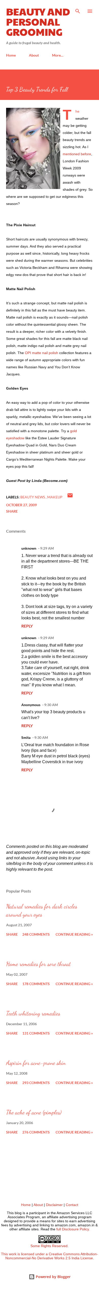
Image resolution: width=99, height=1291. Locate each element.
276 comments (36, 1132)
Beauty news (33, 497)
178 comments (36, 984)
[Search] (78, 9)
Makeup (54, 497)
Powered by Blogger (53, 1276)
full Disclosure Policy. (73, 1229)
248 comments (36, 934)
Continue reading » (74, 934)
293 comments (36, 1082)
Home (11, 55)
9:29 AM (47, 548)
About (34, 55)
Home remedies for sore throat (38, 964)
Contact (72, 1205)
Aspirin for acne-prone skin (36, 1063)
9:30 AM (51, 705)
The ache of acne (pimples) (33, 1112)
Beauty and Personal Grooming (38, 21)
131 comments (36, 1033)
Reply (27, 625)
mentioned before (77, 154)
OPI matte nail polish (41, 353)
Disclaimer (54, 1205)
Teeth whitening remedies (33, 1013)
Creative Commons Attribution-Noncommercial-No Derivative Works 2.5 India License (51, 1256)
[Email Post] (70, 497)
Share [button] (12, 511)
